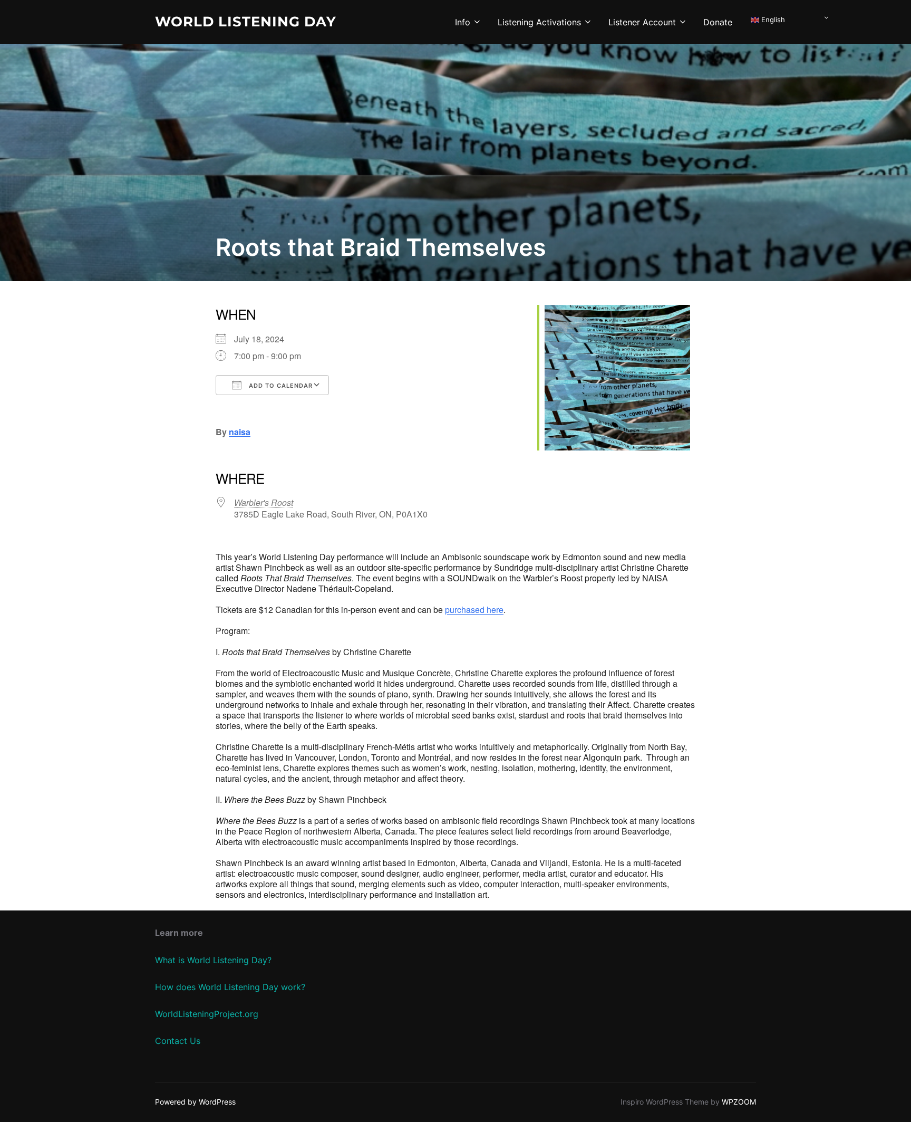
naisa (239, 432)
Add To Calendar (280, 385)
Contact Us (177, 1040)
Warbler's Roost (263, 502)
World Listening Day (245, 21)
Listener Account (642, 22)
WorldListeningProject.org (206, 1014)
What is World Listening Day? (213, 960)
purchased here (474, 609)
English (772, 19)
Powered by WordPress (195, 1101)
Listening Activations (539, 22)
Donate (717, 22)
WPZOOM (739, 1101)
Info (462, 22)
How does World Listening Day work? (230, 987)
